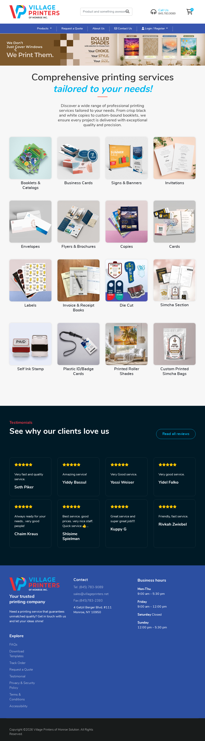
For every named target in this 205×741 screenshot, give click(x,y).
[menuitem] (44, 28)
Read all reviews (175, 434)
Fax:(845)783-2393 (88, 600)
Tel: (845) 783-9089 (88, 587)
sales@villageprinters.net (91, 594)
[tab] (99, 60)
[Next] (189, 50)
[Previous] (15, 50)
